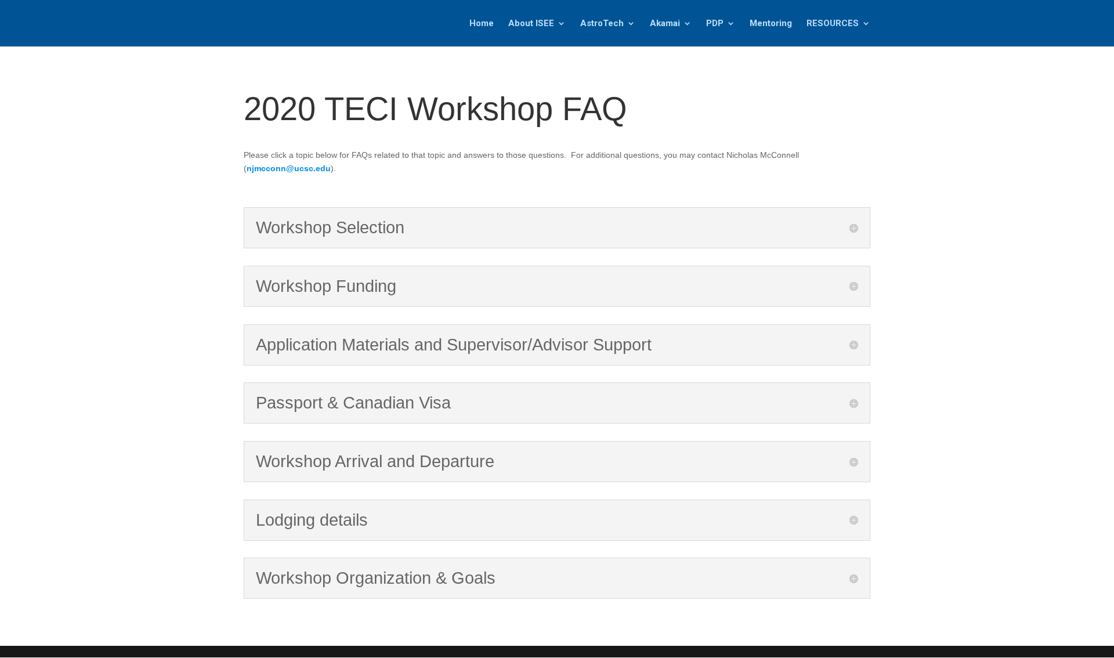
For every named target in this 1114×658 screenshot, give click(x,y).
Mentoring (771, 23)
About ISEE (531, 23)
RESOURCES (832, 23)
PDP (715, 23)
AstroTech (602, 23)
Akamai (665, 23)
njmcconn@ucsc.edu (289, 168)
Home (481, 23)
